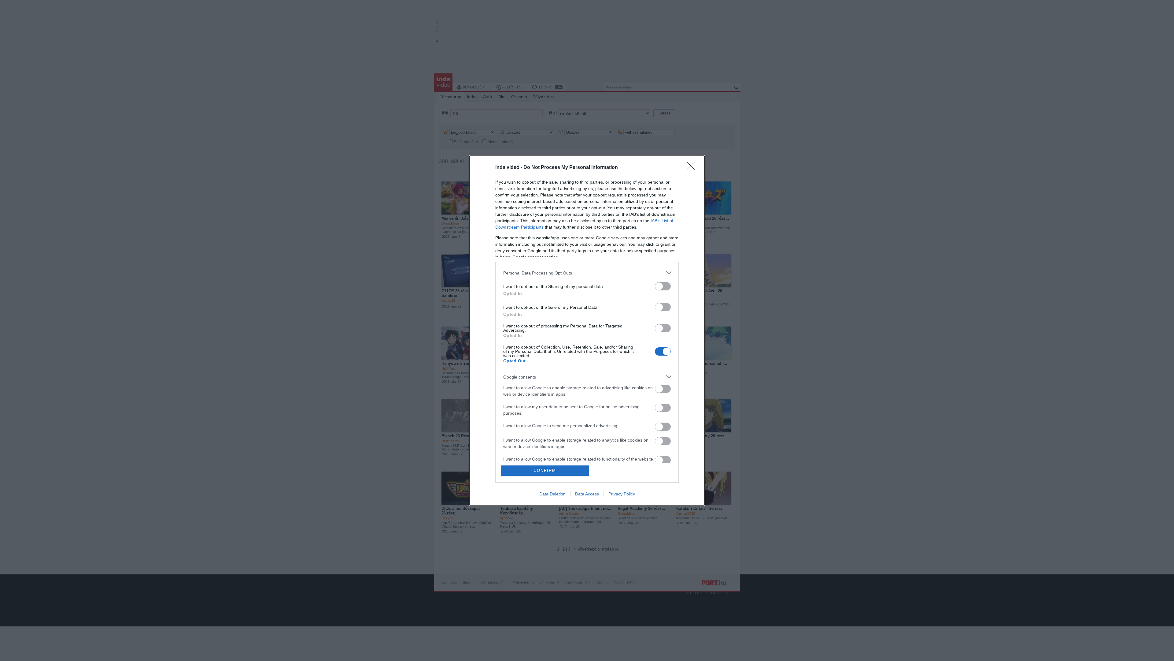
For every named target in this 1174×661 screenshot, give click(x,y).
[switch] (663, 286)
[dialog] (587, 330)
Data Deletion (552, 493)
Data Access (587, 493)
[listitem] (587, 273)
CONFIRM (544, 470)
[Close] (693, 168)
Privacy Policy (621, 493)
